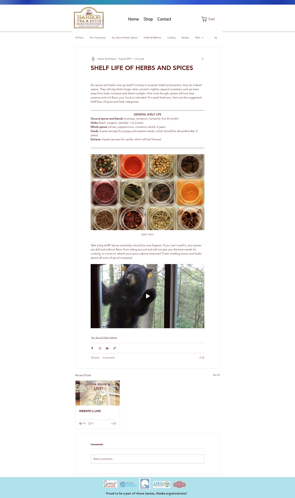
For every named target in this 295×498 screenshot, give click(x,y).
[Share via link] (114, 348)
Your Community (98, 37)
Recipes (185, 37)
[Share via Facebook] (92, 348)
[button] (211, 19)
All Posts (79, 37)
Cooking (171, 37)
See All (216, 374)
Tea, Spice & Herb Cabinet (125, 37)
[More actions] (202, 59)
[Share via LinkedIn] (107, 348)
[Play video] (147, 296)
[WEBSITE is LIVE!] (97, 393)
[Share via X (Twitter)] (99, 348)
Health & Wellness (152, 37)
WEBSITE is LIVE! (90, 411)
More (197, 37)
